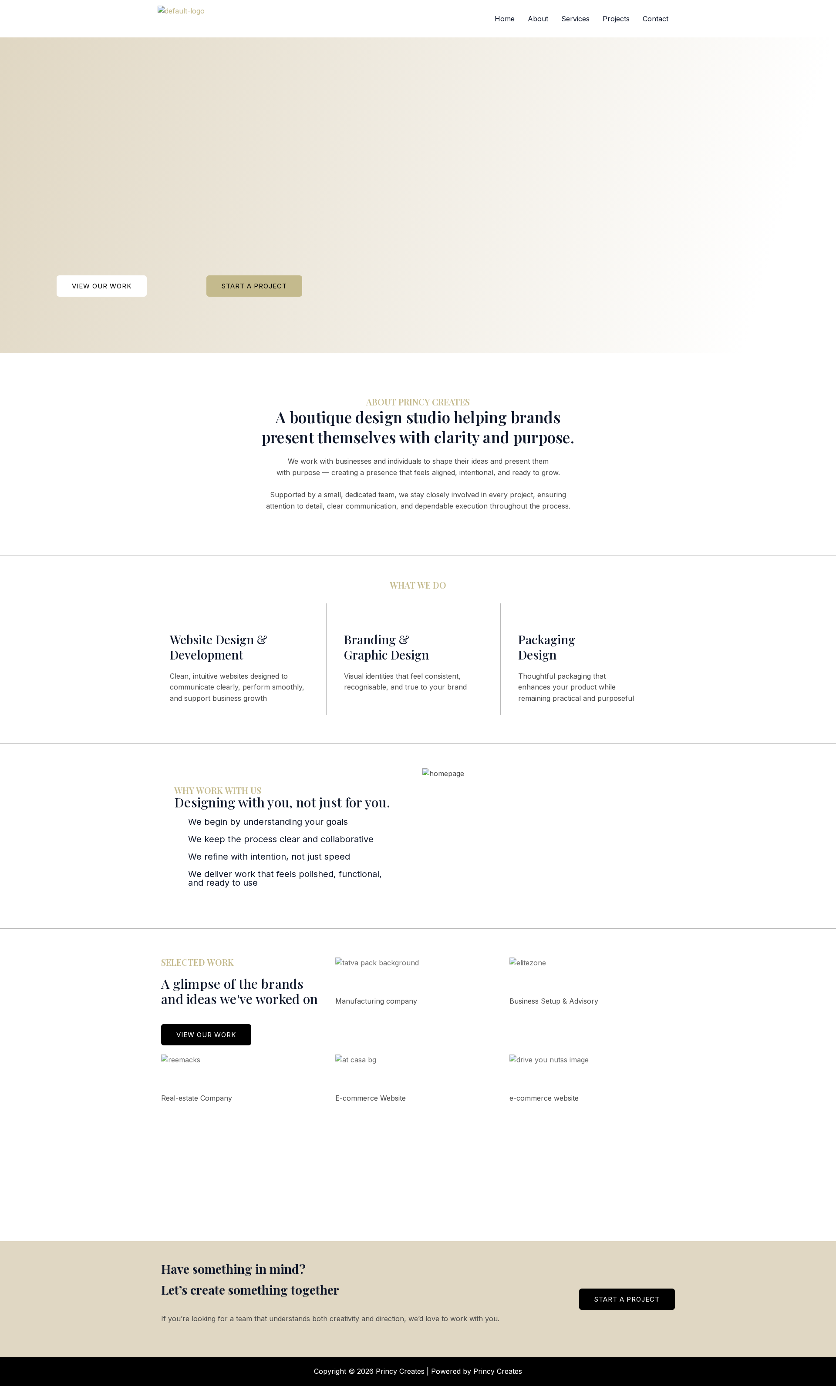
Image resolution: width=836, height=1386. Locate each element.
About (538, 18)
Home (505, 18)
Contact (655, 18)
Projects (616, 18)
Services (575, 18)
